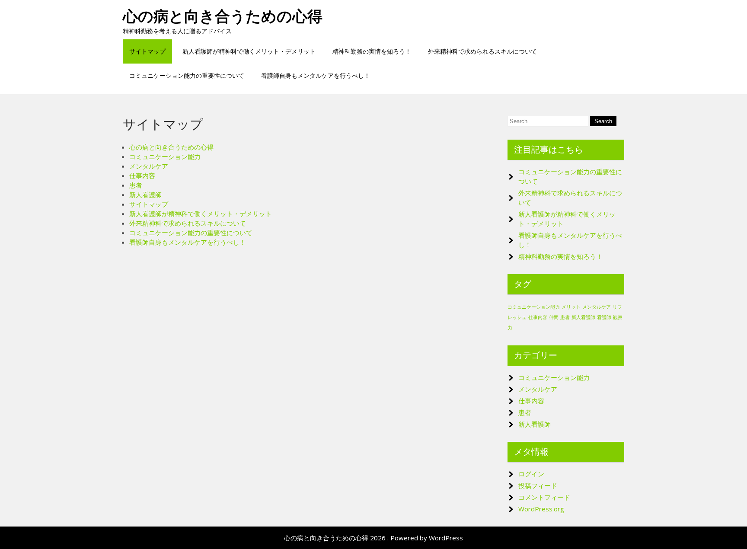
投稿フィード (537, 485)
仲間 (554, 317)
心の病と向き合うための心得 (222, 16)
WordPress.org (541, 508)
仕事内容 (142, 175)
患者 (135, 185)
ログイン (531, 473)
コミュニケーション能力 (165, 156)
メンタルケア (148, 166)
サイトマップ (147, 51)
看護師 (604, 317)
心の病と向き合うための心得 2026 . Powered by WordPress (373, 537)
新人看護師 (145, 194)
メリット (571, 307)
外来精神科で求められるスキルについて (482, 51)
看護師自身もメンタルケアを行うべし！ (315, 75)
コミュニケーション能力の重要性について (186, 75)
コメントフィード (544, 497)
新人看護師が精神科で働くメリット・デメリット (249, 51)
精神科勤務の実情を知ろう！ (371, 51)
